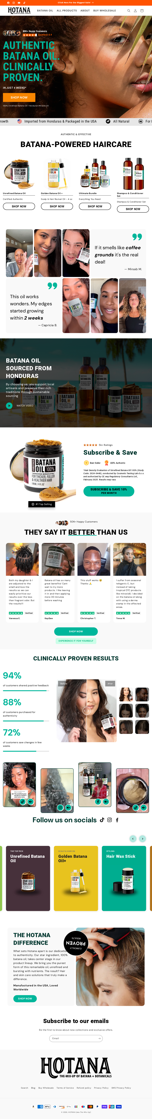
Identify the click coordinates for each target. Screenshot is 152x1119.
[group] (19, 174)
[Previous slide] (133, 838)
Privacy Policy (101, 1088)
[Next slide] (142, 838)
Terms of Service (65, 1088)
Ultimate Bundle (88, 193)
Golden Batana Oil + (51, 193)
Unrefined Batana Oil (14, 193)
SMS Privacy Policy (121, 1088)
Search (24, 1088)
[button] (129, 10)
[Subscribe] (99, 1038)
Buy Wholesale (46, 1088)
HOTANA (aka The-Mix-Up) (79, 1112)
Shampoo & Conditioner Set (130, 194)
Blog (33, 1088)
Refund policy (84, 1088)
